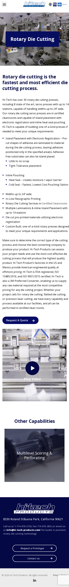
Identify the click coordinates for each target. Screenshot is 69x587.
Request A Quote (17, 320)
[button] (4, 4)
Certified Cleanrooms (54, 203)
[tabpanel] (34, 455)
